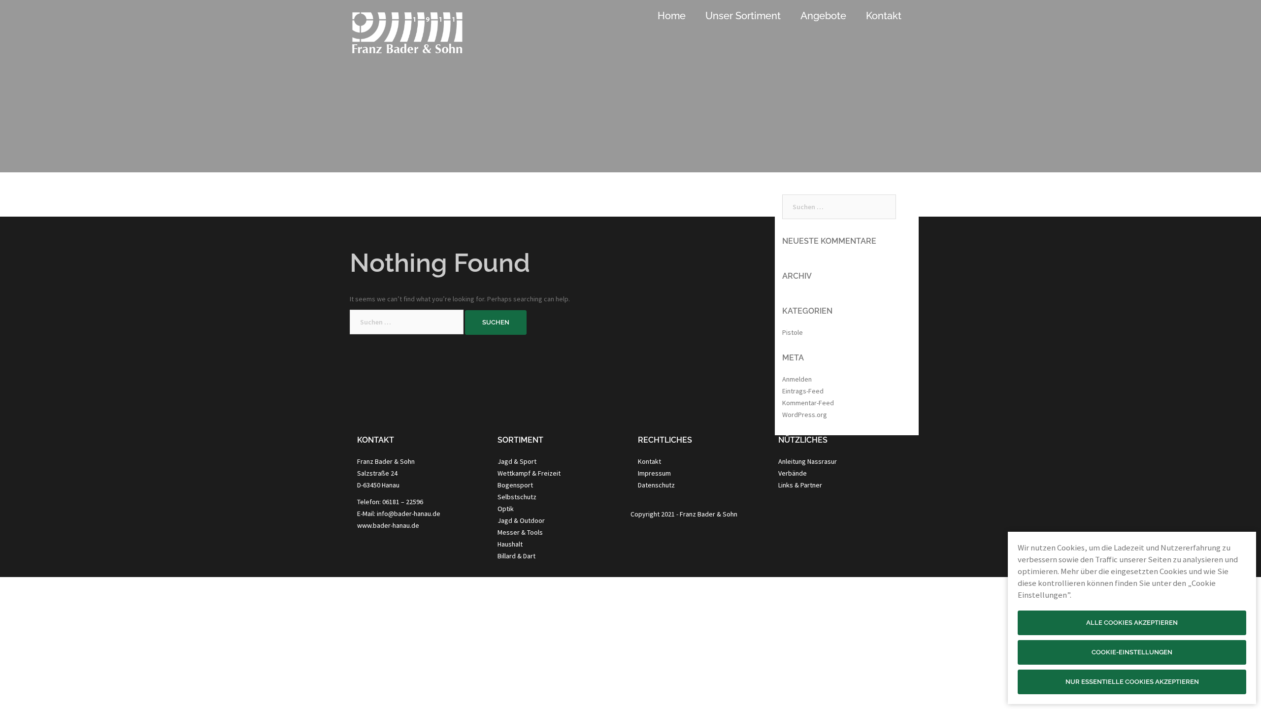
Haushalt (510, 544)
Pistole (792, 332)
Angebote (823, 16)
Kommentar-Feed (808, 402)
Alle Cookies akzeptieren (1132, 622)
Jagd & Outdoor (521, 520)
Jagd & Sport (517, 461)
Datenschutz (656, 485)
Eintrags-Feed (803, 391)
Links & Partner (800, 485)
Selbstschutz (517, 496)
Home (672, 16)
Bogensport (515, 485)
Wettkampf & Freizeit (529, 473)
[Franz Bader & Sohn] (407, 37)
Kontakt (883, 16)
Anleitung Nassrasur (807, 461)
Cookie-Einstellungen (1132, 652)
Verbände (792, 473)
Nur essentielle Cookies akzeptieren (1132, 681)
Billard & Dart (516, 555)
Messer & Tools (520, 532)
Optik (506, 508)
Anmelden (797, 379)
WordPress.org (804, 414)
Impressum (654, 473)
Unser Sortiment (743, 16)
